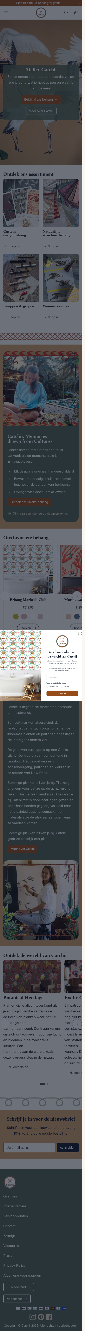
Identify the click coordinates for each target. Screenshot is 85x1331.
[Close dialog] (80, 633)
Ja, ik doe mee (62, 693)
